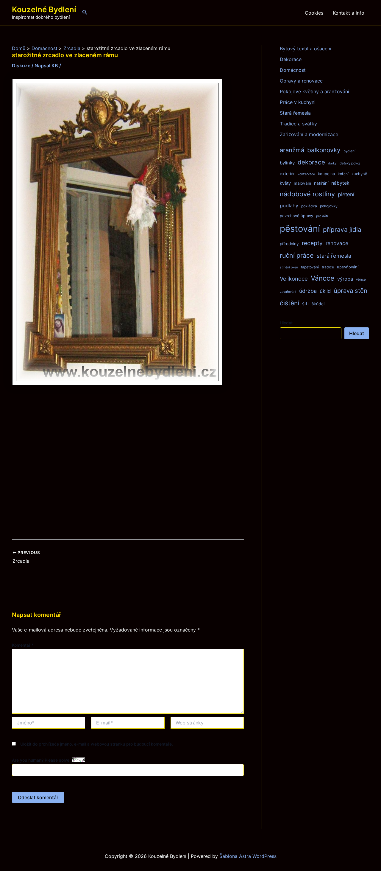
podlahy (289, 206)
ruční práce (297, 255)
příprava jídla (342, 229)
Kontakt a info (348, 13)
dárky (332, 163)
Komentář (23, 645)
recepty (312, 243)
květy (285, 183)
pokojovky (329, 206)
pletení (346, 194)
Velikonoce (294, 278)
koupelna (326, 173)
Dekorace (291, 59)
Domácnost (293, 70)
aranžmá (292, 150)
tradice (328, 267)
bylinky (287, 163)
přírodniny (289, 243)
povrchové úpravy (296, 215)
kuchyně (359, 173)
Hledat (286, 322)
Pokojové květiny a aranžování (314, 91)
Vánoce (322, 278)
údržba (308, 291)
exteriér (287, 173)
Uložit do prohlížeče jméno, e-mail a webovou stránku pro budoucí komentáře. (96, 743)
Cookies (314, 13)
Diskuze (21, 66)
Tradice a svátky (298, 124)
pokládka (309, 206)
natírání (321, 183)
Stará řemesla (295, 113)
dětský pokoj (350, 163)
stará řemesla (334, 256)
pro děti (322, 216)
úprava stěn (350, 290)
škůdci (318, 303)
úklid (325, 291)
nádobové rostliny (307, 194)
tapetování (310, 267)
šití (305, 304)
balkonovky (324, 150)
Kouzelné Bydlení (44, 9)
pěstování (300, 228)
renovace (337, 243)
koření (343, 174)
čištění (289, 303)
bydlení (349, 151)
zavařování (288, 292)
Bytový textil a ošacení (305, 49)
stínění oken (289, 267)
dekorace (311, 162)
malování (302, 183)
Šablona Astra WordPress (248, 856)
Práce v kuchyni (298, 102)
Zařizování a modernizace (309, 134)
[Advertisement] (128, 462)
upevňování (347, 267)
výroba (345, 279)
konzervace (306, 174)
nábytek (340, 183)
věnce (361, 279)
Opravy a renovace (301, 81)
